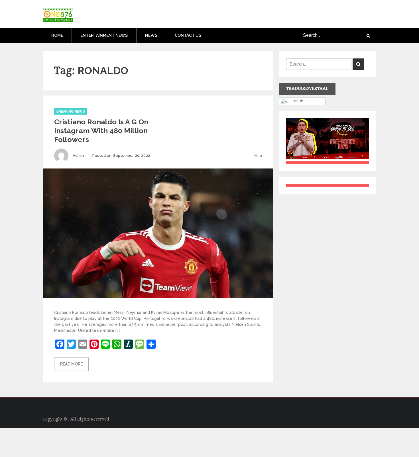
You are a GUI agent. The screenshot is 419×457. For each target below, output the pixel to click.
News (151, 35)
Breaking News (70, 111)
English (296, 101)
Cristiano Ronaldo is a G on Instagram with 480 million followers (101, 130)
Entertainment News (104, 35)
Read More (71, 364)
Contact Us (188, 35)
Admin (78, 155)
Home (57, 35)
